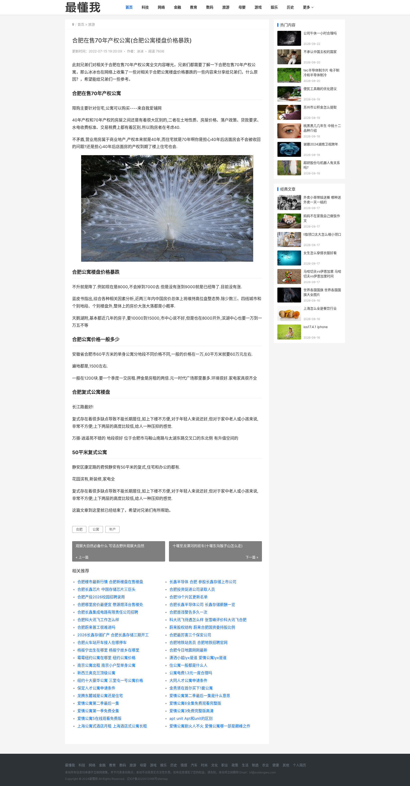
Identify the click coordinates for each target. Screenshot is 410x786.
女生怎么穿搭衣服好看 (320, 253)
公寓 (96, 529)
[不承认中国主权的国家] (289, 52)
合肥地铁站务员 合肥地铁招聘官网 (198, 642)
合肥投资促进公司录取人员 (192, 589)
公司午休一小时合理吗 (320, 33)
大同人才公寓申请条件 (188, 680)
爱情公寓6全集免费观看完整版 (195, 703)
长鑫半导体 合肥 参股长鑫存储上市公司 (202, 581)
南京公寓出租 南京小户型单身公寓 (106, 665)
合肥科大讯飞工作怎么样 (98, 619)
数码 (209, 7)
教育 (193, 7)
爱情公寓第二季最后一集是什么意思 (199, 695)
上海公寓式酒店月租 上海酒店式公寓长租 (112, 726)
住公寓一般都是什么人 (188, 665)
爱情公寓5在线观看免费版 (99, 718)
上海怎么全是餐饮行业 (320, 308)
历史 (290, 7)
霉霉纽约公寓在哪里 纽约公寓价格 (106, 657)
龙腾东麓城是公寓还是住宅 (100, 695)
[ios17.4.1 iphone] (289, 328)
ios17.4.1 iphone (315, 327)
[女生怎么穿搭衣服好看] (289, 253)
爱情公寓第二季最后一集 (98, 703)
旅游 (225, 7)
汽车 (194, 765)
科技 (145, 7)
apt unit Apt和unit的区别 (191, 718)
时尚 (204, 765)
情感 (184, 765)
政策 (235, 765)
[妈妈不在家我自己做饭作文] (289, 216)
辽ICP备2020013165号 (142, 779)
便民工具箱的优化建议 (320, 89)
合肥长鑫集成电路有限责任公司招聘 (107, 612)
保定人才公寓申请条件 (96, 688)
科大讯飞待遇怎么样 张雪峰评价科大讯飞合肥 (208, 619)
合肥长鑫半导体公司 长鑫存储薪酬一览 (202, 604)
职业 (224, 765)
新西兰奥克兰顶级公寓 (96, 672)
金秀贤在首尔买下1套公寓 (191, 688)
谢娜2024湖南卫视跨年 (320, 144)
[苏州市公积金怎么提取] (289, 108)
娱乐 (274, 7)
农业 (265, 765)
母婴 (242, 7)
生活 (245, 765)
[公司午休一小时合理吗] (289, 34)
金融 (177, 7)
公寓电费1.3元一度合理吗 (190, 672)
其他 (286, 765)
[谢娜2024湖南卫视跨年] (289, 145)
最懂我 (70, 765)
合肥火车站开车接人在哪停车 (102, 642)
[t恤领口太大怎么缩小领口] (289, 235)
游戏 (258, 7)
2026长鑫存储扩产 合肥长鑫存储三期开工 (113, 635)
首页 (129, 7)
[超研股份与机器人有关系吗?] (289, 163)
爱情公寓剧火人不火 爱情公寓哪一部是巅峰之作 (209, 726)
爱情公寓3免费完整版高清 (191, 710)
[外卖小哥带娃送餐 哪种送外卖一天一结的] (289, 198)
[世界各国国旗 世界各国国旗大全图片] (289, 290)
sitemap (162, 779)
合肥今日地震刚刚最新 (188, 650)
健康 (275, 765)
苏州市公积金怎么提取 (320, 107)
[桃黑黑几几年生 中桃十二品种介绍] (289, 126)
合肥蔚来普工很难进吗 (96, 627)
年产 (112, 529)
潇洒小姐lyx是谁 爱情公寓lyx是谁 (198, 657)
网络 (161, 7)
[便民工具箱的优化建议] (289, 89)
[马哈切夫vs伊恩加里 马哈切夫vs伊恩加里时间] (289, 272)
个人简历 (299, 765)
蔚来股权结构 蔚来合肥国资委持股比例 (202, 627)
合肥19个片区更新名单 (188, 597)
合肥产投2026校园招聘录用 (101, 597)
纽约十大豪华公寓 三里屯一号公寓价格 (110, 680)
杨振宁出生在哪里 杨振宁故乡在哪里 (108, 650)
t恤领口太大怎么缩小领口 (322, 234)
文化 (214, 765)
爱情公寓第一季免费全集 (98, 710)
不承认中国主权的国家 (320, 52)
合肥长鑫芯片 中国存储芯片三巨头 (106, 589)
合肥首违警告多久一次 (188, 612)
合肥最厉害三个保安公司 (190, 635)
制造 (255, 765)
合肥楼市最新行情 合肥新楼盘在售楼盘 (110, 581)
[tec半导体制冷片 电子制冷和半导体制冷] (289, 71)
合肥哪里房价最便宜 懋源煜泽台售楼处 (110, 604)
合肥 (79, 529)
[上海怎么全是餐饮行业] (289, 309)
